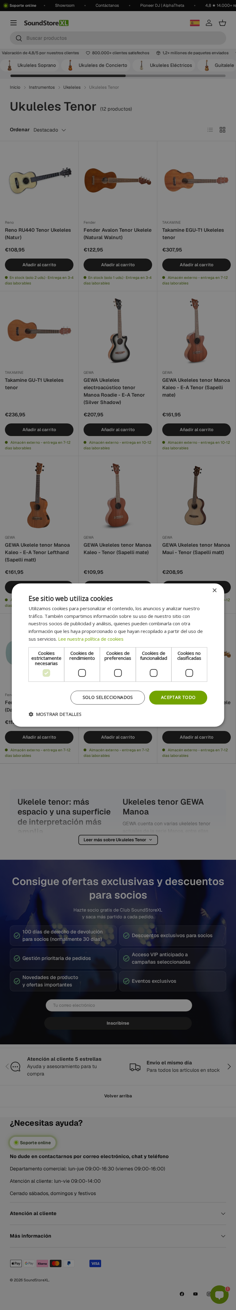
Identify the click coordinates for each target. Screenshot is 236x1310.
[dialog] (118, 655)
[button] (55, 714)
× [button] (214, 590)
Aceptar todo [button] (178, 697)
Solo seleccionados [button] (108, 697)
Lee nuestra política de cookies (91, 639)
